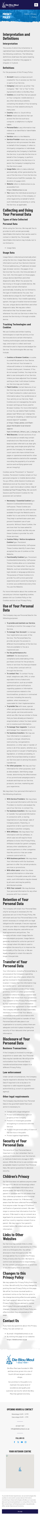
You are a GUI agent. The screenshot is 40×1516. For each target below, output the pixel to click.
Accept (20, 1511)
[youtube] (22, 1442)
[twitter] (18, 1442)
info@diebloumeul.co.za (20, 1429)
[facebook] (14, 1442)
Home (26, 14)
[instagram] (25, 1442)
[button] (20, 1469)
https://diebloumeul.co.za (17, 190)
